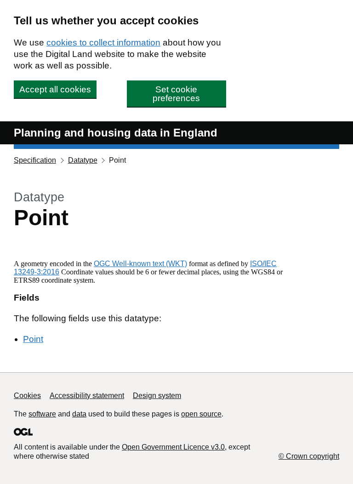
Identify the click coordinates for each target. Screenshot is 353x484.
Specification (35, 160)
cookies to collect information (103, 42)
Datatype (82, 160)
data (79, 414)
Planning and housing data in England (115, 132)
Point (33, 339)
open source (201, 414)
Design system (157, 395)
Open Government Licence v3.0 (173, 447)
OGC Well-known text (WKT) (140, 264)
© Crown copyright (309, 456)
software (42, 414)
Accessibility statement (87, 395)
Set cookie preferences (176, 94)
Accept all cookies (55, 89)
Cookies (27, 395)
